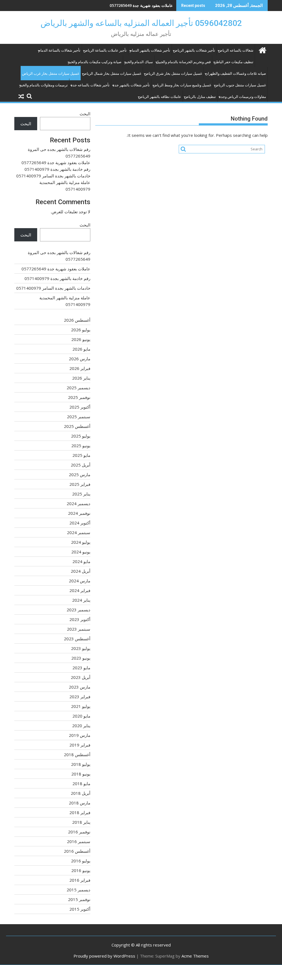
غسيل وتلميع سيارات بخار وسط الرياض (182, 85)
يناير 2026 (81, 378)
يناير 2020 (81, 725)
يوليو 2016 (80, 860)
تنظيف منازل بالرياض (200, 97)
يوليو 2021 (80, 706)
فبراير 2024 (79, 590)
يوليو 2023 (80, 648)
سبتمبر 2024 (78, 532)
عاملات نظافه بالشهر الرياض (159, 97)
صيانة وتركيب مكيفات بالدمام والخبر (94, 62)
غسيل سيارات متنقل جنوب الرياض (240, 85)
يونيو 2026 (80, 339)
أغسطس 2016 (77, 851)
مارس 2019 (79, 735)
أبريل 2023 (80, 677)
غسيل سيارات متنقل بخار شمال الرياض (111, 73)
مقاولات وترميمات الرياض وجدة (242, 97)
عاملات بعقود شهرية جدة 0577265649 (55, 162)
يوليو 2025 (80, 436)
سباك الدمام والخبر (138, 62)
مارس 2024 (79, 580)
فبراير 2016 (79, 880)
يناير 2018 (81, 822)
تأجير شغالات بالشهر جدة (131, 85)
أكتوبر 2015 (79, 909)
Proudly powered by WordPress (104, 956)
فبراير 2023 (79, 696)
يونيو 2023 (80, 658)
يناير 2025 (81, 494)
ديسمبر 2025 (78, 387)
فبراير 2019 (79, 745)
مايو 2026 (81, 349)
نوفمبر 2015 (79, 899)
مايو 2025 (81, 455)
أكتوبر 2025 (79, 407)
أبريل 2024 (80, 571)
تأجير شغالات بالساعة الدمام (59, 50)
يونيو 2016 (80, 870)
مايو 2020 (81, 716)
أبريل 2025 (80, 465)
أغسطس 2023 (77, 638)
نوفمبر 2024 (79, 513)
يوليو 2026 (80, 329)
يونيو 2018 (80, 774)
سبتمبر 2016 (78, 841)
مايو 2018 (81, 783)
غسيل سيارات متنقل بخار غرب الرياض (50, 73)
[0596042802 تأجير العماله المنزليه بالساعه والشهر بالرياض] (262, 49)
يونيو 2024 (80, 552)
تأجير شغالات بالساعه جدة (90, 85)
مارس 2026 (79, 358)
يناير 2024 (81, 600)
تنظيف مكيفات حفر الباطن (233, 62)
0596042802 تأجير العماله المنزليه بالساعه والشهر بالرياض (141, 23)
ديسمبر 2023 (78, 609)
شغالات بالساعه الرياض (235, 50)
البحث (85, 113)
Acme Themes (195, 956)
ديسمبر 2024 (78, 503)
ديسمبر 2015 (78, 889)
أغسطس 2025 (77, 426)
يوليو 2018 (80, 764)
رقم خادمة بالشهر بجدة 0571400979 (142, 5)
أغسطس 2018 (77, 754)
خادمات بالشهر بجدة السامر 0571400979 (53, 175)
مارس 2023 (79, 687)
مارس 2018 (79, 803)
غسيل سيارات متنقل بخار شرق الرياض (173, 73)
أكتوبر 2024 (79, 523)
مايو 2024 (81, 561)
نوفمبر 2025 (79, 397)
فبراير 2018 (79, 812)
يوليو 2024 (80, 542)
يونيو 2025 (80, 445)
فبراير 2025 (79, 484)
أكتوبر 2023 (79, 619)
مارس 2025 (79, 474)
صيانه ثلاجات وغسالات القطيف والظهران (235, 73)
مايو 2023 (81, 667)
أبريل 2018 (80, 793)
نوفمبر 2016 (79, 832)
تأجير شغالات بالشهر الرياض (194, 50)
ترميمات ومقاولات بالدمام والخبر (44, 85)
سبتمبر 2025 (78, 416)
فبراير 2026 (79, 368)
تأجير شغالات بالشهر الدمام (150, 50)
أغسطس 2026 (77, 320)
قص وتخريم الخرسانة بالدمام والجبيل (183, 62)
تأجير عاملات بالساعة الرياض (105, 50)
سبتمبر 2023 (78, 629)
